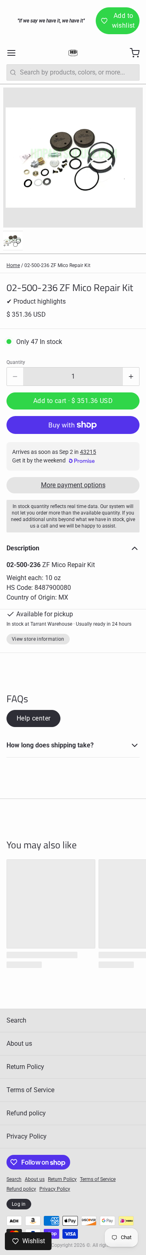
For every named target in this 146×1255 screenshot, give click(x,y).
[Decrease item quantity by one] (15, 376)
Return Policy (25, 1067)
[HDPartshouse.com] (73, 53)
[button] (73, 401)
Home (13, 265)
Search (16, 1020)
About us (19, 1043)
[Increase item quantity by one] (131, 376)
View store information (38, 639)
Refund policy (26, 1113)
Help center (33, 718)
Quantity (15, 362)
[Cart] (131, 53)
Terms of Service (30, 1090)
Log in (19, 1204)
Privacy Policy (26, 1136)
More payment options (73, 485)
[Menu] (14, 53)
